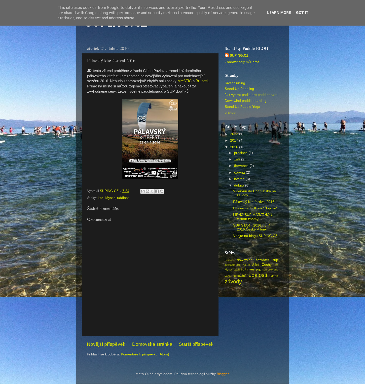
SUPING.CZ (239, 55)
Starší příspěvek (196, 344)
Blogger (223, 374)
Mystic (110, 198)
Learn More (279, 12)
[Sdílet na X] (152, 191)
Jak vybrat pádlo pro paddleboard (251, 95)
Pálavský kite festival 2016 (253, 202)
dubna (239, 185)
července (242, 166)
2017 (234, 140)
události (123, 198)
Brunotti (202, 81)
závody (233, 281)
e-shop (230, 113)
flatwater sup (267, 260)
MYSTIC (185, 81)
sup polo (267, 269)
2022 (234, 134)
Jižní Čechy (261, 265)
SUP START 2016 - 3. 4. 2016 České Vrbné (252, 227)
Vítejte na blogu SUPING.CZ (255, 236)
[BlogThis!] (147, 191)
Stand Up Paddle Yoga (242, 107)
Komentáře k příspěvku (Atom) (145, 354)
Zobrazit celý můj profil (242, 62)
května (240, 179)
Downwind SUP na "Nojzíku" (255, 208)
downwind (245, 260)
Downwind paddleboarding (245, 101)
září (237, 159)
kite (100, 198)
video (274, 276)
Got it (302, 12)
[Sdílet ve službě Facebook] (156, 191)
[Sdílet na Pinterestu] (161, 191)
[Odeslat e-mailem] (142, 191)
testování (239, 276)
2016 (234, 147)
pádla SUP (240, 269)
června (240, 172)
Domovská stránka (152, 344)
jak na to (243, 264)
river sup (254, 269)
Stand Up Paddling (239, 89)
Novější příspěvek (106, 344)
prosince (241, 153)
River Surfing (235, 83)
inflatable (230, 264)
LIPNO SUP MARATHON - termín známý (253, 217)
